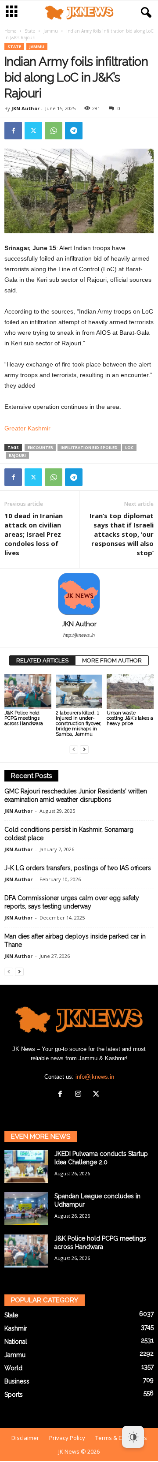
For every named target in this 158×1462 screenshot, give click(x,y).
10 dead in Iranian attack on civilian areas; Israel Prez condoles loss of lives (33, 534)
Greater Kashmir (27, 428)
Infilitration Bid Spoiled (89, 447)
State (30, 31)
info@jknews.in (94, 1076)
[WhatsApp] (53, 130)
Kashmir (15, 1328)
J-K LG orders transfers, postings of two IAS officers (77, 867)
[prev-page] (73, 749)
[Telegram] (74, 130)
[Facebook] (13, 130)
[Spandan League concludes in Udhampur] (26, 1208)
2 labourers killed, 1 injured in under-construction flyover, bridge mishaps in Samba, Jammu (78, 723)
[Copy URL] (94, 130)
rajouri (17, 455)
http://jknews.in (79, 635)
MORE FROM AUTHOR (112, 660)
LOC (129, 447)
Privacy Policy (67, 1438)
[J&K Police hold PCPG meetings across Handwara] (27, 691)
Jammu (50, 31)
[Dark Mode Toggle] (133, 1437)
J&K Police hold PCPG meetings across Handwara (23, 718)
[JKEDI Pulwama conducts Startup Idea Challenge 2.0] (26, 1166)
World (13, 1368)
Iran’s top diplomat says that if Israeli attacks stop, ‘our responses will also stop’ (122, 534)
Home (10, 31)
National (15, 1341)
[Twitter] (33, 130)
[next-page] (84, 749)
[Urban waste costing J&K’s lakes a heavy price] (130, 691)
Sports (13, 1394)
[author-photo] (79, 594)
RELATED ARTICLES (42, 660)
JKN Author (25, 108)
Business (16, 1381)
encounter (40, 447)
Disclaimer (25, 1438)
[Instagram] (80, 1095)
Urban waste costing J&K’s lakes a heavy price (130, 718)
